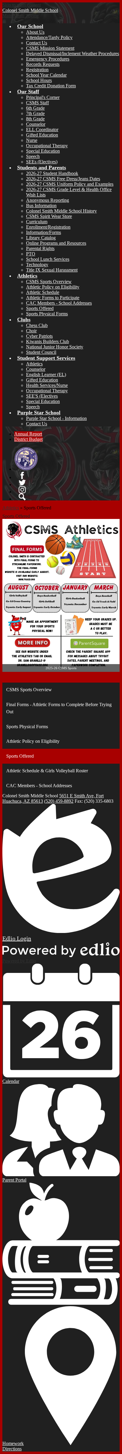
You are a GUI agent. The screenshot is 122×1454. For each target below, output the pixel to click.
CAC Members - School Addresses (59, 303)
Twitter (22, 482)
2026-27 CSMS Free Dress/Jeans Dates (63, 178)
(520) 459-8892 (58, 801)
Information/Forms (43, 232)
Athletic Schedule (42, 292)
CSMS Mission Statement (50, 48)
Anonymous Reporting (47, 200)
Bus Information (41, 205)
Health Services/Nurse (47, 385)
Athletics (34, 363)
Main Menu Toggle (20, 15)
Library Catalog (41, 237)
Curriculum (36, 221)
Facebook (22, 475)
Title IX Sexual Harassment (52, 269)
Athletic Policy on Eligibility (52, 286)
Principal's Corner (43, 97)
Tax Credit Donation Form (51, 85)
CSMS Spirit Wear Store (49, 216)
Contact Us (36, 42)
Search (22, 496)
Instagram (22, 489)
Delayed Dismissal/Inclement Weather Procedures (72, 53)
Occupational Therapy (47, 145)
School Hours (39, 80)
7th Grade (35, 113)
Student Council (41, 352)
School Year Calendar (46, 74)
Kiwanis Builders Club (47, 341)
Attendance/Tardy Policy (49, 37)
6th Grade (35, 108)
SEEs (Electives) (41, 161)
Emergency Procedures (47, 58)
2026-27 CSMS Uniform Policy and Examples (69, 184)
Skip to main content (21, 4)
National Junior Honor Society (54, 346)
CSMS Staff (37, 102)
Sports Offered (40, 308)
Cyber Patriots (39, 336)
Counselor (35, 124)
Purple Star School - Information (56, 418)
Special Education (43, 151)
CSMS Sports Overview (49, 281)
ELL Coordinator (42, 129)
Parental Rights (40, 248)
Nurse (31, 140)
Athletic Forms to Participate (52, 297)
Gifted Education (42, 134)
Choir (31, 330)
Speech (33, 156)
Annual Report (28, 433)
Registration (37, 69)
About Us (35, 32)
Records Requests (43, 64)
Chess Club (37, 325)
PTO (30, 253)
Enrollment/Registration (48, 227)
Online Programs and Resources (56, 243)
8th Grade (35, 118)
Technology (37, 264)
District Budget (28, 439)
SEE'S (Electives (42, 396)
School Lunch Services (47, 259)
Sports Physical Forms (47, 313)
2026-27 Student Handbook (52, 173)
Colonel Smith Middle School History (61, 210)
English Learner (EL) (46, 374)
